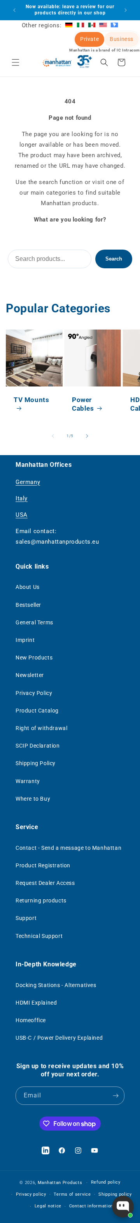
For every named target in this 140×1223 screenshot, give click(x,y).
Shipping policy (115, 1194)
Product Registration (43, 865)
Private (89, 39)
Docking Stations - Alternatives (56, 985)
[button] (15, 62)
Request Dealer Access (45, 883)
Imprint (25, 640)
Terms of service (72, 1194)
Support (26, 918)
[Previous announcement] (14, 10)
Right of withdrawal (41, 728)
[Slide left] (52, 436)
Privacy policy (31, 1194)
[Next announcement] (125, 10)
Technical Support (39, 936)
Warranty (28, 781)
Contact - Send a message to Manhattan (68, 848)
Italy (22, 498)
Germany (28, 482)
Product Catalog (37, 710)
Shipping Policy (36, 763)
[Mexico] (92, 25)
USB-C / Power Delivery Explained (59, 1038)
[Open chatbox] (123, 1207)
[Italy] (80, 25)
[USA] (103, 25)
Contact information (91, 1206)
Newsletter (30, 675)
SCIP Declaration (38, 746)
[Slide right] (87, 436)
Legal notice (48, 1206)
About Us (28, 587)
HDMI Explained (36, 1003)
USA (22, 514)
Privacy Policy (34, 693)
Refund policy (106, 1182)
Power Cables (83, 404)
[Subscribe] (115, 1096)
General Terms (34, 622)
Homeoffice (31, 1020)
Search (113, 259)
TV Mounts (31, 400)
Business (121, 39)
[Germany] (69, 25)
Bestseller (28, 605)
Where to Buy (33, 799)
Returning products (41, 900)
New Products (34, 657)
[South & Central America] (114, 25)
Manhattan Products (60, 1182)
